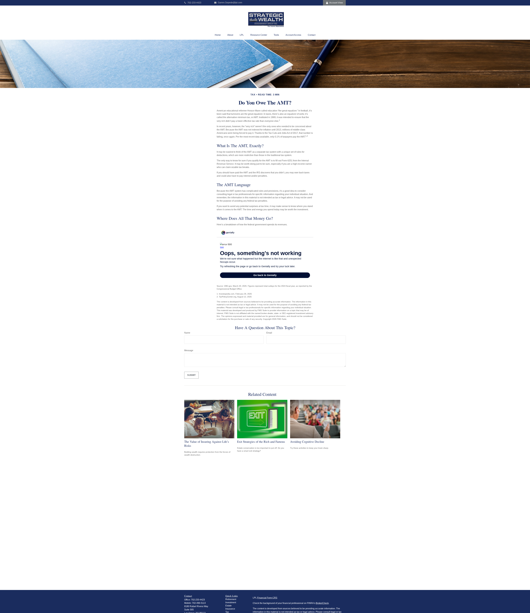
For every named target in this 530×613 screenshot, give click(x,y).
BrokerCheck (322, 603)
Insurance (230, 609)
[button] (217, 35)
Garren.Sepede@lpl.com (230, 2)
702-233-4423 (194, 3)
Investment (230, 602)
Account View (336, 3)
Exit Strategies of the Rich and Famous (261, 442)
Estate (228, 605)
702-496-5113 (199, 603)
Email (269, 333)
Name (187, 333)
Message (188, 350)
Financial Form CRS (267, 598)
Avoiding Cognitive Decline (307, 442)
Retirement (230, 599)
